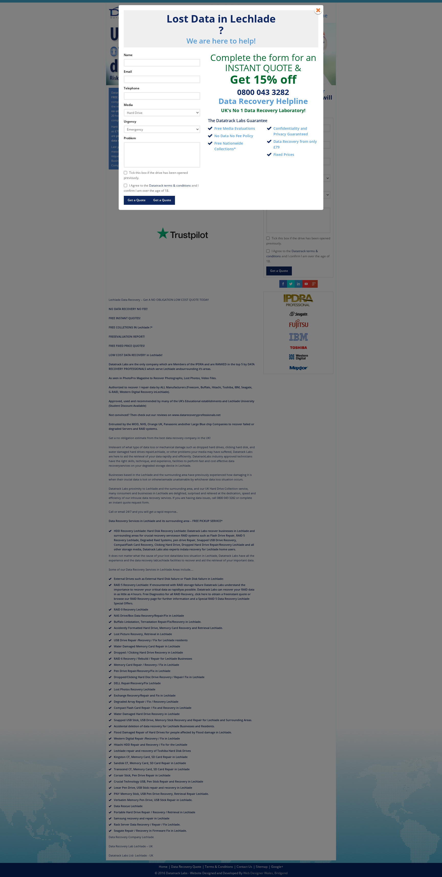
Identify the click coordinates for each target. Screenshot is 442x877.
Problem (130, 138)
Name (128, 55)
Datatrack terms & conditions (170, 185)
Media (128, 105)
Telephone (131, 88)
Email (128, 71)
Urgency (130, 121)
